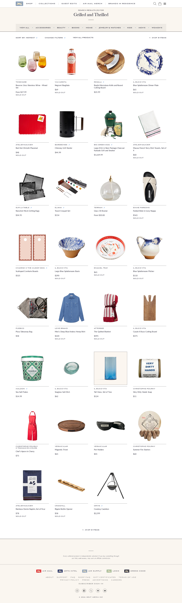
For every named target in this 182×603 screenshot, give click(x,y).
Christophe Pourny (144, 389)
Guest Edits (69, 4)
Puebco (20, 328)
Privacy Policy (69, 580)
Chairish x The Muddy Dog (30, 268)
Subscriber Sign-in (91, 584)
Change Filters (54, 38)
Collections (47, 4)
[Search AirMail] (154, 3)
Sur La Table (22, 208)
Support (62, 577)
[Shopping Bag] (159, 3)
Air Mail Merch (92, 4)
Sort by (25, 38)
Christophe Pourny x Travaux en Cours (27, 447)
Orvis (97, 506)
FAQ (73, 577)
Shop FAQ (84, 577)
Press (86, 580)
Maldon (20, 389)
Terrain (98, 208)
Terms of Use (127, 577)
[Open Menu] (164, 3)
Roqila (98, 82)
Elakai (58, 208)
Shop (29, 4)
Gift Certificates (104, 577)
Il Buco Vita (139, 328)
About (50, 577)
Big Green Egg (102, 145)
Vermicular (61, 446)
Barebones (61, 145)
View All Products (83, 38)
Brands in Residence (121, 4)
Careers (116, 580)
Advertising (100, 580)
